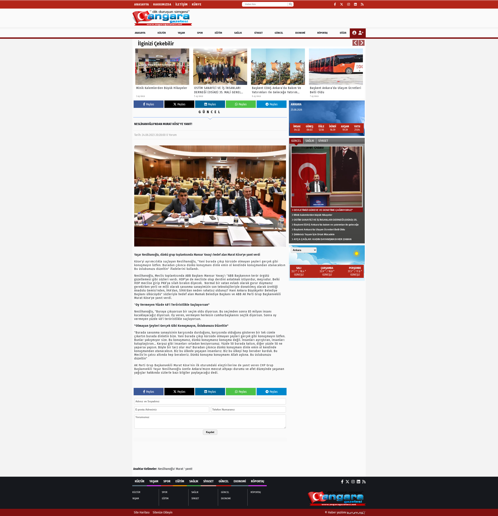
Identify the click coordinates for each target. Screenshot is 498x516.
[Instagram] (348, 4)
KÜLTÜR (162, 32)
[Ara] (290, 4)
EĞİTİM (218, 32)
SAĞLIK (238, 32)
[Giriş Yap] (354, 32)
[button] (355, 43)
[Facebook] (335, 4)
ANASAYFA (140, 32)
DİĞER (343, 32)
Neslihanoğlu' (166, 469)
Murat (179, 469)
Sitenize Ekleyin (162, 512)
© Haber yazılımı (336, 512)
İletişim (181, 4)
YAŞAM (181, 32)
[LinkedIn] (355, 4)
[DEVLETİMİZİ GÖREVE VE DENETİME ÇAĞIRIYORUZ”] (327, 193)
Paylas (150, 104)
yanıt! (188, 469)
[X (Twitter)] (341, 4)
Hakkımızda (162, 4)
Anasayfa (141, 4)
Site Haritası (142, 512)
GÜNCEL (279, 32)
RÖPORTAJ (322, 32)
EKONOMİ (300, 32)
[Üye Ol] (360, 32)
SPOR (200, 32)
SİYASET (258, 32)
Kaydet (210, 432)
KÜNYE (197, 4)
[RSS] (362, 4)
